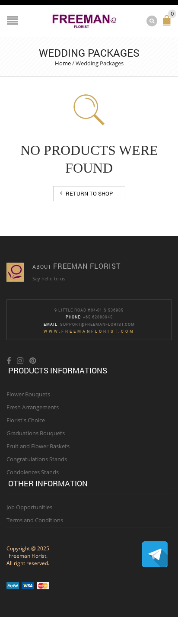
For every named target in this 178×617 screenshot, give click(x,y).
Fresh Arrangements (32, 407)
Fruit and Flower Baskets (38, 446)
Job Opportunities (29, 507)
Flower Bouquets (28, 394)
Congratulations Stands (36, 459)
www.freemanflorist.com (89, 331)
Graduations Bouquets (35, 433)
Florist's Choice (25, 420)
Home (63, 63)
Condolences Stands (32, 472)
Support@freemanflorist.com (97, 324)
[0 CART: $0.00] (168, 24)
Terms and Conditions (34, 520)
